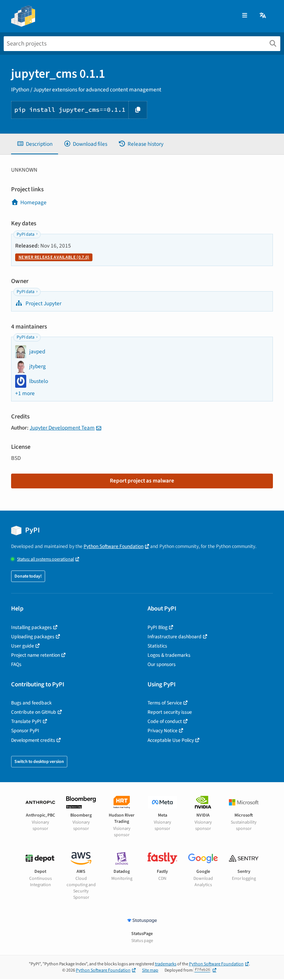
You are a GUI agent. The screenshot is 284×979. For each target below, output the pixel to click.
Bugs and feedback (31, 702)
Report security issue (170, 712)
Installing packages (31, 627)
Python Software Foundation (113, 546)
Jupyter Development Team (62, 428)
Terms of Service (165, 702)
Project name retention (35, 655)
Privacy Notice (163, 730)
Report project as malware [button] (142, 481)
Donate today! (28, 576)
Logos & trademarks (169, 655)
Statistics (157, 645)
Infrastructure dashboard (175, 636)
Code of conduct (165, 721)
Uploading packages (32, 636)
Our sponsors (162, 664)
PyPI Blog (158, 627)
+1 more (25, 393)
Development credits (33, 740)
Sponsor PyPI (25, 730)
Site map (150, 970)
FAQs (16, 664)
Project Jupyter (42, 303)
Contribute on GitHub (33, 712)
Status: (45, 559)
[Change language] (263, 15)
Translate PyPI (26, 721)
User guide (22, 645)
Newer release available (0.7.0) (53, 257)
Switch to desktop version (39, 761)
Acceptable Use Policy (171, 740)
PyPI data (25, 234)
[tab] (34, 144)
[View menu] (245, 15)
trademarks (165, 964)
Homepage (33, 202)
